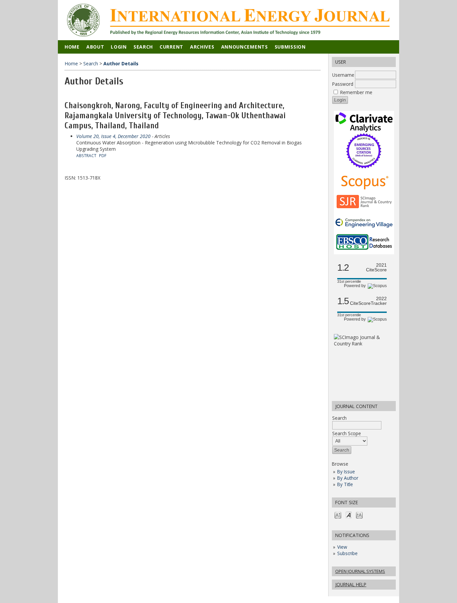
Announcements (244, 47)
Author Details (121, 63)
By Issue (346, 471)
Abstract (86, 155)
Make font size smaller (338, 515)
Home (72, 47)
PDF (102, 155)
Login (119, 47)
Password (342, 84)
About (95, 47)
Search (339, 418)
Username (343, 75)
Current (171, 47)
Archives (202, 47)
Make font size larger (359, 515)
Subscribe (347, 553)
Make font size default (348, 515)
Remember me (356, 92)
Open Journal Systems (360, 571)
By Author (347, 478)
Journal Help (350, 584)
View (342, 547)
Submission (290, 47)
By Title (345, 484)
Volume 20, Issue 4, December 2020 (113, 136)
